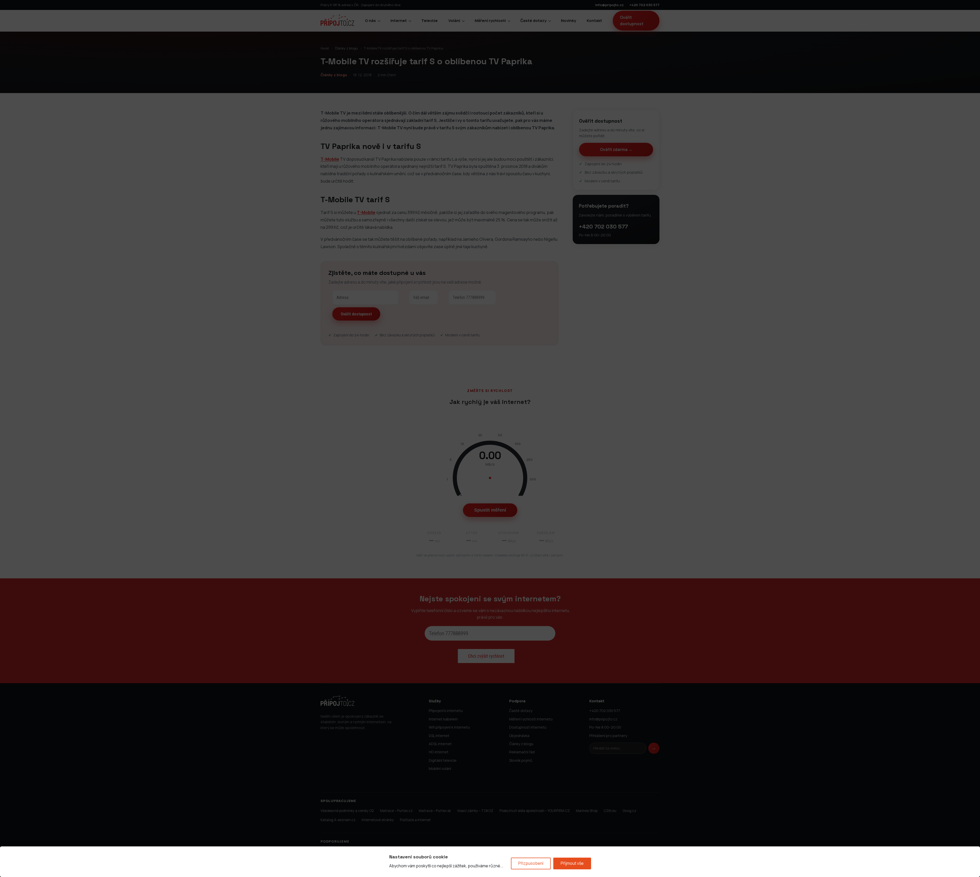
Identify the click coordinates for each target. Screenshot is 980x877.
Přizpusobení (530, 863)
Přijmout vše (572, 863)
